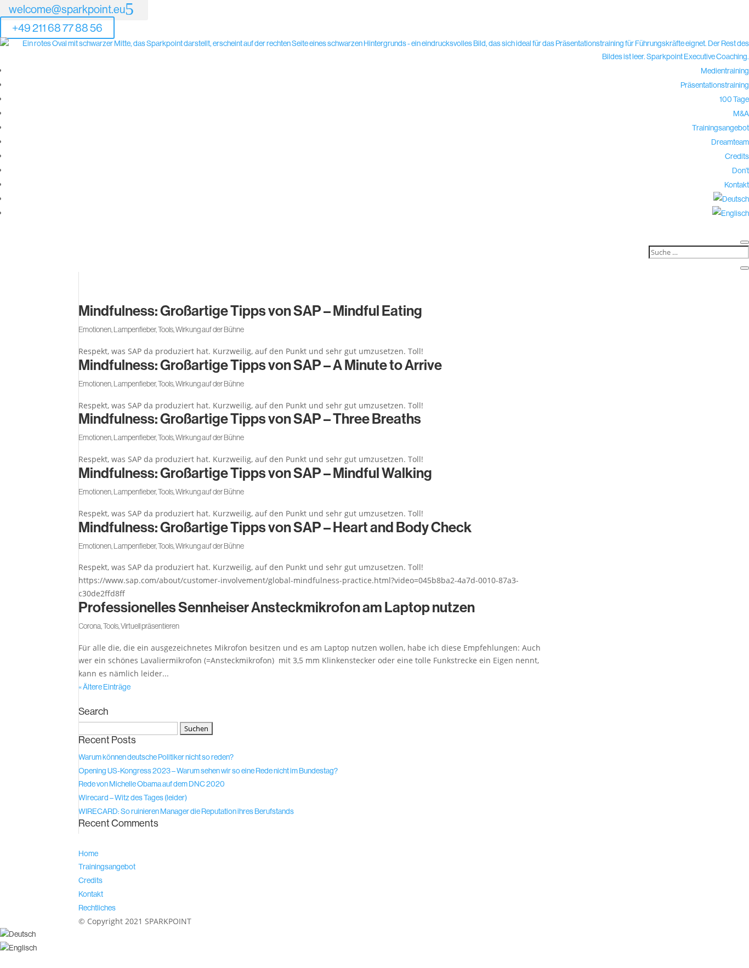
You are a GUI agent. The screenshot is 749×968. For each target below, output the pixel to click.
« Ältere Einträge (104, 687)
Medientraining (725, 71)
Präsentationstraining (714, 85)
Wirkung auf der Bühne (209, 329)
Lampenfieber (135, 329)
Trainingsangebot (720, 128)
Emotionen (94, 329)
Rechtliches (97, 908)
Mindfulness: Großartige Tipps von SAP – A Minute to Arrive (260, 365)
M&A (741, 113)
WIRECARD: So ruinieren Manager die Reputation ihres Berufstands (186, 811)
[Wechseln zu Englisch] (730, 213)
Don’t (740, 170)
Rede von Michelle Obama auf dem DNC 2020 (151, 784)
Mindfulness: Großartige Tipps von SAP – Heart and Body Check (275, 527)
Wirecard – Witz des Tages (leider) (132, 797)
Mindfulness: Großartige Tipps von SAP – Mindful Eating (250, 310)
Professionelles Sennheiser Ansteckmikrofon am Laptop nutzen (276, 607)
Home (88, 853)
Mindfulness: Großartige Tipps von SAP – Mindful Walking (255, 473)
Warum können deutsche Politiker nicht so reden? (156, 757)
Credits (737, 156)
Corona (89, 626)
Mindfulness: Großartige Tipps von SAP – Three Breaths (249, 418)
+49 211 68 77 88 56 (57, 28)
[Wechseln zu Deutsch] (18, 934)
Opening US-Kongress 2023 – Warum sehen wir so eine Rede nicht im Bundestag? (208, 771)
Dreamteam (730, 142)
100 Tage (734, 99)
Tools (165, 329)
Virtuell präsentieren (150, 626)
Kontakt (736, 185)
